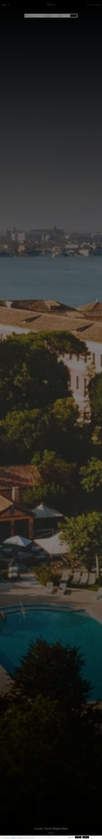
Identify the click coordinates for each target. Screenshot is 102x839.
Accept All (85, 837)
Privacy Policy (13, 837)
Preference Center (70, 837)
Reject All (78, 837)
